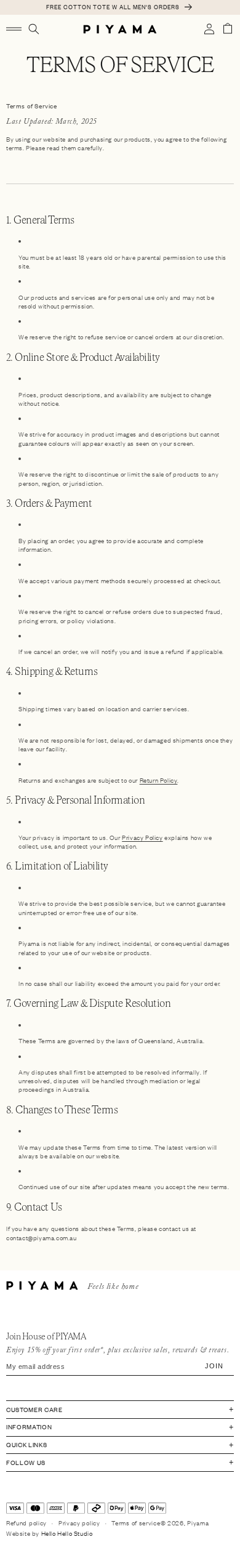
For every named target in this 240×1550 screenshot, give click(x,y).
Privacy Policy (142, 837)
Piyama (198, 1522)
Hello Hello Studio (67, 1533)
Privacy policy (79, 1522)
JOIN (214, 1366)
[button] (14, 29)
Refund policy (26, 1522)
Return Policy (159, 780)
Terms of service (135, 1522)
